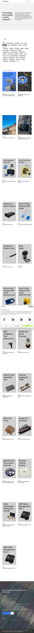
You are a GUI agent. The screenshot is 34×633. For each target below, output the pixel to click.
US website (18, 631)
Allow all (27, 325)
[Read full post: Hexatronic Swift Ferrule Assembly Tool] (9, 386)
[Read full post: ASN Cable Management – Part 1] (25, 515)
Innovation (23, 59)
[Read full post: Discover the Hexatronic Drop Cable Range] (25, 85)
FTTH (4, 55)
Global (17, 57)
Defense (22, 48)
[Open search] (26, 1)
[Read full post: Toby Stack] (25, 256)
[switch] (13, 320)
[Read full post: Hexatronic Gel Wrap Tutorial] (25, 429)
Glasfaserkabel (5, 57)
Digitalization (26, 48)
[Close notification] (31, 630)
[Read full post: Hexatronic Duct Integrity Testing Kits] (9, 171)
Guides (25, 43)
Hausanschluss (5, 59)
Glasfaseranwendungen (14, 55)
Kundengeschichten (12, 61)
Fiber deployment (5, 50)
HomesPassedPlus (11, 59)
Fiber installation (19, 50)
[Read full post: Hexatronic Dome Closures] (25, 343)
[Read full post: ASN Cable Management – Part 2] (9, 558)
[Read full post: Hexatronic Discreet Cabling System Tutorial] (25, 472)
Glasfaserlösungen (11, 57)
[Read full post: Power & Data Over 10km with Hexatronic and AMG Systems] (9, 85)
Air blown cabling (5, 48)
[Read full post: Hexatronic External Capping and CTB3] (25, 386)
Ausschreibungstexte (10, 43)
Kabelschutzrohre (5, 61)
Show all (18, 61)
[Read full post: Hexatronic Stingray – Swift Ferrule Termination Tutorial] (9, 472)
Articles (4, 43)
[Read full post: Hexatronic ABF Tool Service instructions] (9, 343)
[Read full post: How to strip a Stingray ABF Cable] (25, 214)
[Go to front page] (5, 1)
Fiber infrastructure (12, 50)
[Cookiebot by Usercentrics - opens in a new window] (29, 306)
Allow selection (17, 325)
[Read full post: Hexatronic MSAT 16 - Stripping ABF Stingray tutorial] (25, 299)
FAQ (22, 43)
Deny (6, 325)
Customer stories (17, 43)
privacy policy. (9, 610)
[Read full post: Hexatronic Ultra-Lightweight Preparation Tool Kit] (9, 515)
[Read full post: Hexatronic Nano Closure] (9, 214)
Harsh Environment (22, 57)
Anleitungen (11, 48)
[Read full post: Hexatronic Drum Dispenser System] (25, 171)
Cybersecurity (17, 48)
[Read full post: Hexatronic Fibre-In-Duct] (9, 256)
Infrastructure (18, 59)
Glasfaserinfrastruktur (22, 55)
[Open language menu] (28, 1)
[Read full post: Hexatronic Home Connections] (9, 128)
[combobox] (16, 597)
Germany (8, 55)
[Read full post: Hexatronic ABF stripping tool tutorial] (9, 299)
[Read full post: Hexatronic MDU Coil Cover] (9, 429)
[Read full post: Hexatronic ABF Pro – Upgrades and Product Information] (25, 128)
